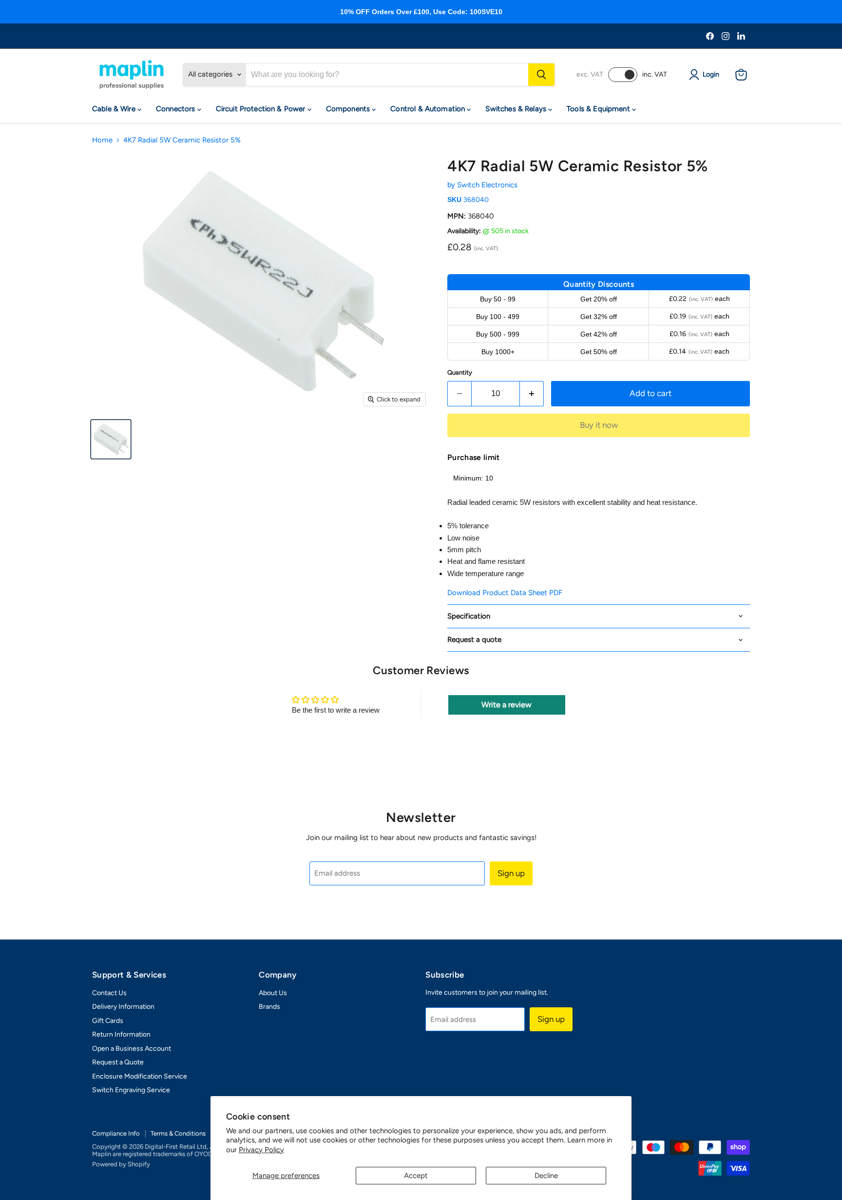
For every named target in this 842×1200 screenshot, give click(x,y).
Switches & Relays (516, 108)
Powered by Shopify (121, 1164)
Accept (416, 1175)
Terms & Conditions (178, 1133)
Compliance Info (116, 1133)
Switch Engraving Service (131, 1090)
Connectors (176, 108)
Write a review (506, 704)
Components (349, 108)
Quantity (459, 372)
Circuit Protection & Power (261, 108)
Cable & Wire (114, 108)
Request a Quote (118, 1062)
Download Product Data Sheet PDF (504, 592)
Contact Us (109, 993)
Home (102, 140)
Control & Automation (428, 108)
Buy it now (599, 425)
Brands (269, 1006)
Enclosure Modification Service (139, 1076)
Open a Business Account (131, 1048)
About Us (273, 993)
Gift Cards (107, 1021)
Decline (546, 1175)
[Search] (541, 74)
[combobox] (387, 74)
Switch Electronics (487, 184)
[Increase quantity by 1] (532, 393)
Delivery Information (123, 1006)
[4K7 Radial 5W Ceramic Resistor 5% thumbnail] (111, 439)
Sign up (511, 873)
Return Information (121, 1034)
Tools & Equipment (599, 108)
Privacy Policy (261, 1149)
